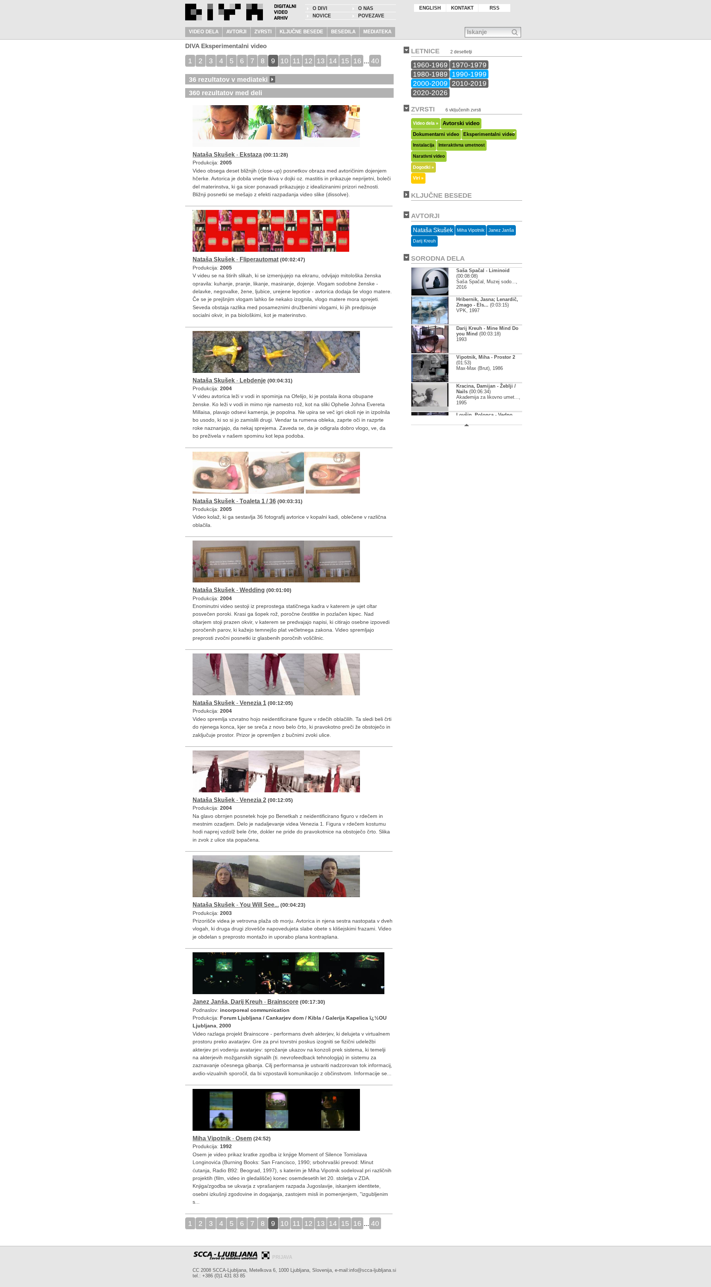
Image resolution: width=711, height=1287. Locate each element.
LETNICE (425, 51)
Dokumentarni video (436, 134)
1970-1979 (469, 65)
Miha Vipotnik (470, 230)
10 (284, 61)
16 (357, 61)
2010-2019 (469, 83)
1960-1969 (430, 65)
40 (375, 61)
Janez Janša (501, 230)
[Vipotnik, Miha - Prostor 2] (430, 380)
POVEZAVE (371, 16)
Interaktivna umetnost (461, 145)
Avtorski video (461, 123)
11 (296, 61)
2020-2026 (430, 92)
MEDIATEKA (377, 31)
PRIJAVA (282, 1257)
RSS (495, 8)
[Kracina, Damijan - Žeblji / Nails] (429, 409)
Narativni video (429, 156)
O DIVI (320, 8)
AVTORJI (236, 31)
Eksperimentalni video (489, 134)
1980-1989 (430, 74)
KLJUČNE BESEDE (301, 31)
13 (321, 61)
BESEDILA (343, 31)
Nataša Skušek (433, 230)
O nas (365, 8)
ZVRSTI (263, 31)
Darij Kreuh (424, 241)
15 (345, 61)
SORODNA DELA (438, 258)
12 (308, 61)
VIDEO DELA (203, 31)
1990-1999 (469, 74)
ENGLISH (430, 8)
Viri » (418, 178)
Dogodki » (423, 167)
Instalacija (423, 145)
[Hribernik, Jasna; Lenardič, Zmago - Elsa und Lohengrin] (429, 322)
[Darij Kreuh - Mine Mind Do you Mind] (429, 351)
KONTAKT (462, 8)
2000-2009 (430, 83)
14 (333, 61)
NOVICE (322, 16)
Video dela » (425, 123)
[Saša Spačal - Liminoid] (435, 294)
